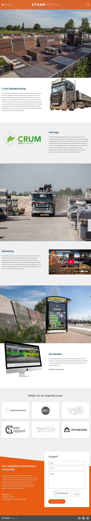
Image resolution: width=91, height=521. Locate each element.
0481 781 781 (8, 4)
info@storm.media (8, 497)
